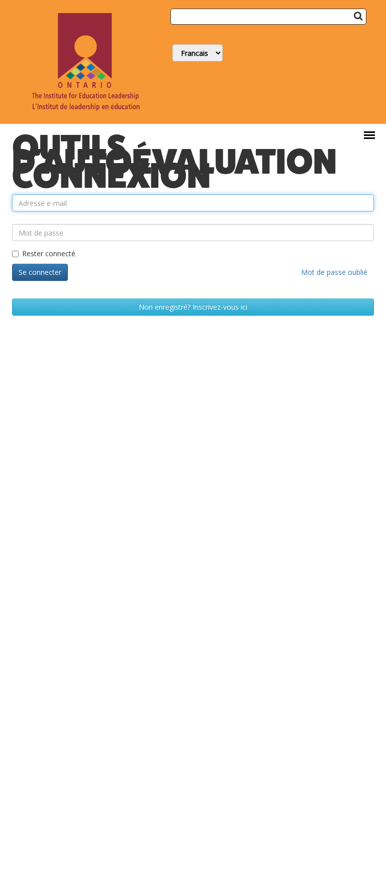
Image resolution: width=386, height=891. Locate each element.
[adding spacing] (13, 216)
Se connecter (40, 272)
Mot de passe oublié (334, 272)
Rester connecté (48, 253)
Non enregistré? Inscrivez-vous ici (193, 307)
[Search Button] (358, 15)
